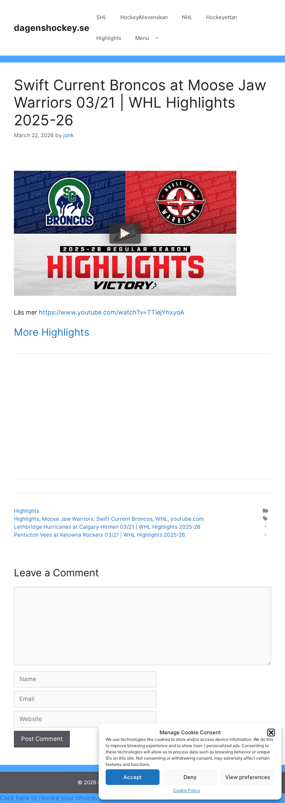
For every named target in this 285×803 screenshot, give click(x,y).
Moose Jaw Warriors (67, 519)
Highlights (108, 38)
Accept (132, 777)
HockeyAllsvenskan (144, 17)
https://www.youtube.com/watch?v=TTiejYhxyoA (111, 312)
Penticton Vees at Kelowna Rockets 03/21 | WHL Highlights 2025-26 (99, 535)
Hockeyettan (221, 17)
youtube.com (187, 519)
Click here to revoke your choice (47, 798)
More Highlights (51, 332)
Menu (142, 38)
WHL (161, 519)
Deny (190, 777)
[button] (271, 732)
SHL (101, 17)
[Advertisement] (142, 416)
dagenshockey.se (51, 28)
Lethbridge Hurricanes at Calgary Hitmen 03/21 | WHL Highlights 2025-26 (107, 527)
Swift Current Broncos (124, 519)
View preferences (247, 777)
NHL (187, 17)
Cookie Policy (186, 790)
